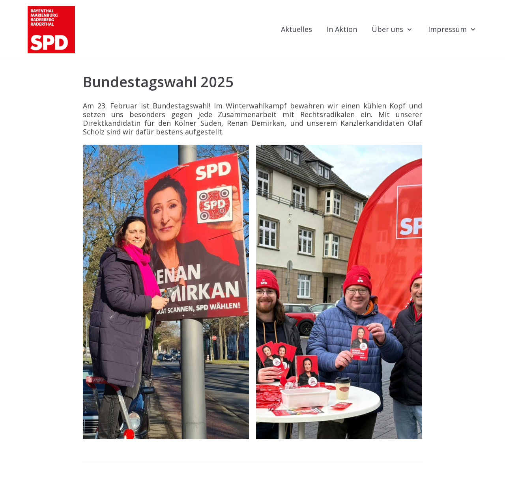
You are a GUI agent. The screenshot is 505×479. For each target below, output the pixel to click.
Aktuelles (296, 29)
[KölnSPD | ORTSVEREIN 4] (51, 29)
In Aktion (342, 29)
